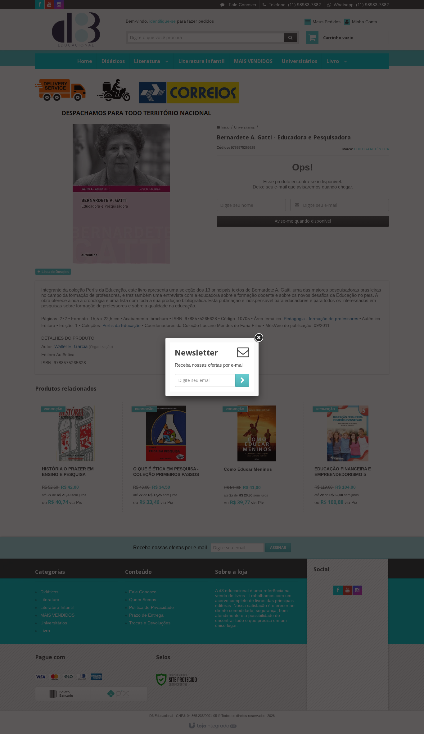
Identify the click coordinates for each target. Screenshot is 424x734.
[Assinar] (242, 380)
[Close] (258, 337)
